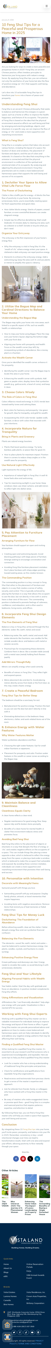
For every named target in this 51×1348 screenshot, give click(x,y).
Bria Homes (9, 1304)
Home (6, 1264)
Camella (7, 1300)
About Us (8, 1268)
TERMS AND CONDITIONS (30, 1343)
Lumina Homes (10, 1296)
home (17, 95)
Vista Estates (9, 1292)
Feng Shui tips (29, 1129)
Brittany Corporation (35, 1303)
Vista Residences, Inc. (35, 1292)
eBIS (6, 1276)
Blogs (6, 1272)
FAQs (28, 1271)
